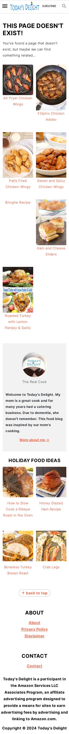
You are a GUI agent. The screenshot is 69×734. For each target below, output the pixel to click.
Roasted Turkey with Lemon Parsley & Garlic (18, 322)
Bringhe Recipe (17, 202)
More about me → (34, 440)
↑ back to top (34, 593)
